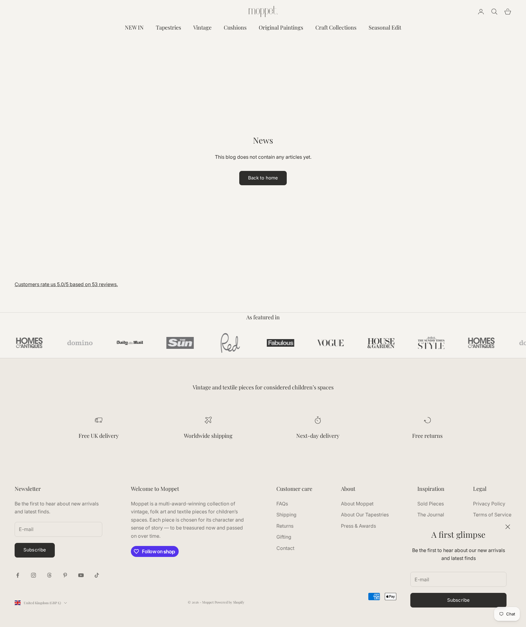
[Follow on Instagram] (33, 575)
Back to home (263, 178)
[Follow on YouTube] (81, 575)
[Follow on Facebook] (18, 575)
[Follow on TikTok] (97, 575)
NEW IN (134, 27)
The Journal (430, 515)
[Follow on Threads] (49, 575)
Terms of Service (492, 515)
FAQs (282, 504)
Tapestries (168, 27)
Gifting (283, 537)
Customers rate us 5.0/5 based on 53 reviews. (66, 284)
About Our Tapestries (365, 515)
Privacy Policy (489, 504)
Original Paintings (281, 27)
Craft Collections (335, 27)
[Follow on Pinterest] (65, 575)
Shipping (286, 515)
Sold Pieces (430, 504)
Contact (285, 548)
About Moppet (357, 504)
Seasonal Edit (385, 27)
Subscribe (458, 600)
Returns (284, 526)
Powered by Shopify (229, 602)
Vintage (202, 27)
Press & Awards (358, 526)
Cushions (235, 27)
